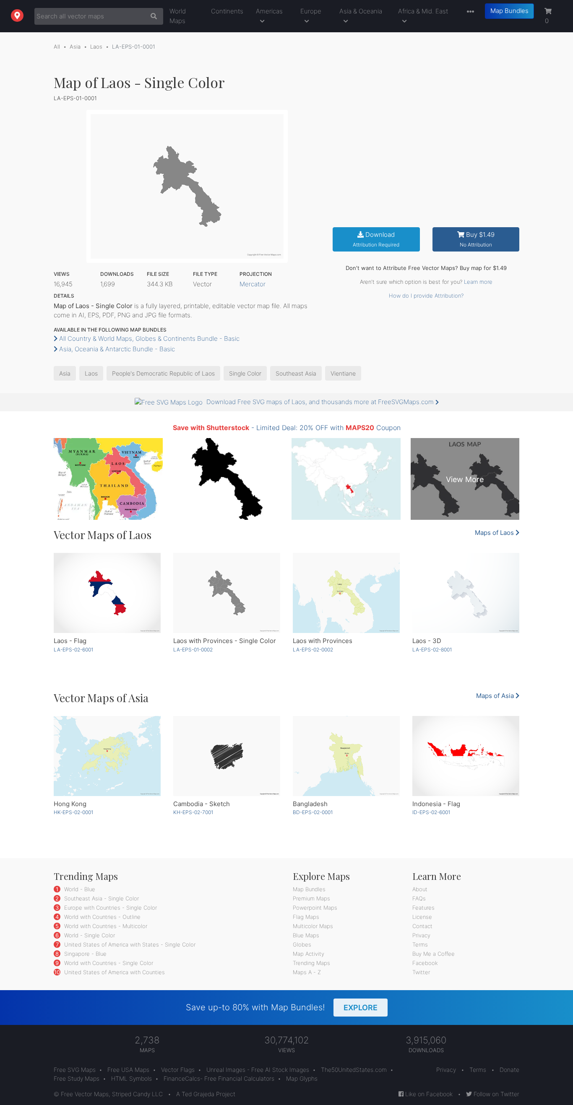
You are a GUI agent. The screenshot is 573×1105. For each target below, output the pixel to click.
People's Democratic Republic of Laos (163, 373)
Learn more (478, 281)
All (57, 46)
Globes (302, 944)
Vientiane (343, 373)
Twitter (421, 972)
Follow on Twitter (495, 1093)
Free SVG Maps (75, 1069)
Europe (310, 11)
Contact (422, 926)
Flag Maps (306, 916)
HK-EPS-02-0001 (73, 812)
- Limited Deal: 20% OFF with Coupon (287, 427)
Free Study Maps (76, 1078)
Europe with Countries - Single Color (110, 907)
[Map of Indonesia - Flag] (465, 756)
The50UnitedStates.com (354, 1069)
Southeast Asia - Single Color (101, 898)
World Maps (177, 16)
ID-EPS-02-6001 (431, 812)
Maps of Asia (496, 696)
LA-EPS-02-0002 (313, 649)
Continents (227, 11)
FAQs (419, 898)
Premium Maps (311, 898)
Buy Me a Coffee (433, 953)
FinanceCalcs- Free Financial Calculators (219, 1078)
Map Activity (308, 953)
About (419, 889)
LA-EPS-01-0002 (193, 649)
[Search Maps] (151, 16)
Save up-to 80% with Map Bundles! (282, 1007)
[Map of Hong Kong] (107, 756)
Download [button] (376, 239)
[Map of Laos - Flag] (107, 593)
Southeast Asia (296, 373)
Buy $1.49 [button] (477, 239)
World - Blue (79, 889)
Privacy (421, 935)
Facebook (425, 963)
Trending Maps (311, 963)
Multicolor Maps (313, 926)
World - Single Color (89, 935)
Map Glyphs (302, 1078)
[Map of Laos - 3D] (465, 593)
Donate (509, 1069)
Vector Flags (178, 1069)
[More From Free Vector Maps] (468, 12)
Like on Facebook (428, 1093)
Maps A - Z (307, 972)
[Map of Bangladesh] (346, 756)
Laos (96, 46)
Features (423, 907)
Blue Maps (306, 935)
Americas (269, 11)
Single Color (245, 373)
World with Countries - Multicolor (105, 926)
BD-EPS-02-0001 (313, 812)
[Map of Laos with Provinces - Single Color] (226, 593)
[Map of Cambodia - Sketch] (226, 756)
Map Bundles (509, 11)
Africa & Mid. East (423, 11)
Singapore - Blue (85, 953)
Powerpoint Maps (315, 907)
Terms (420, 944)
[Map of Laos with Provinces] (346, 593)
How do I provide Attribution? (426, 295)
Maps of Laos (495, 533)
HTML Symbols (131, 1078)
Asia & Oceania (360, 11)
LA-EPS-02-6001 (73, 649)
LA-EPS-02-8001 (432, 649)
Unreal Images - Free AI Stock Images (257, 1069)
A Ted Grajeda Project (205, 1093)
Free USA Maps (128, 1069)
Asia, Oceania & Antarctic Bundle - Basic (116, 349)
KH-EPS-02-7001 (193, 812)
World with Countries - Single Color (108, 963)
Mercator (253, 284)
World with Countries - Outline (102, 916)
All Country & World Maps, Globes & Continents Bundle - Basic (148, 338)
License (422, 916)
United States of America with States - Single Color (129, 944)
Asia (75, 46)
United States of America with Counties (114, 972)
